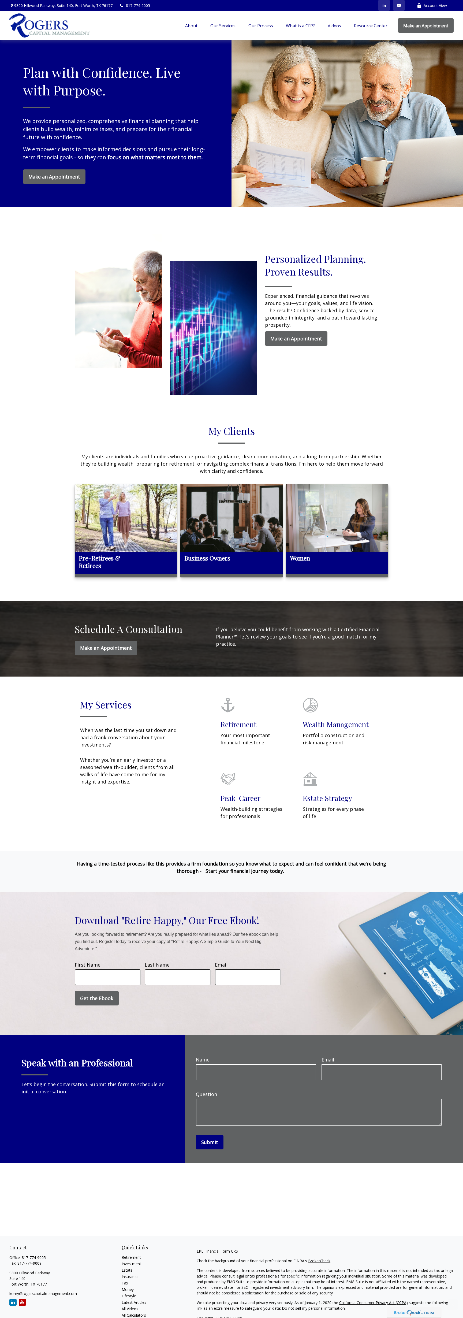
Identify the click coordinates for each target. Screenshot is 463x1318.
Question (206, 1094)
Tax (125, 1283)
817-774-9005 (138, 5)
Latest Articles (134, 1302)
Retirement (131, 1257)
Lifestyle (129, 1295)
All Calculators (134, 1315)
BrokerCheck (319, 1260)
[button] (191, 25)
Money (128, 1289)
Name (203, 1059)
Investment (131, 1263)
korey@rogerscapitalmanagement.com (43, 1293)
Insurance (130, 1276)
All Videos (130, 1308)
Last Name (157, 964)
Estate (127, 1270)
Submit (209, 1142)
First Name (87, 964)
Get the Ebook (96, 998)
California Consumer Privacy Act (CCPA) (373, 1302)
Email (221, 964)
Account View (435, 5)
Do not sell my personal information (313, 1308)
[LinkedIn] (384, 5)
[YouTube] (399, 5)
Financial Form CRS (221, 1251)
